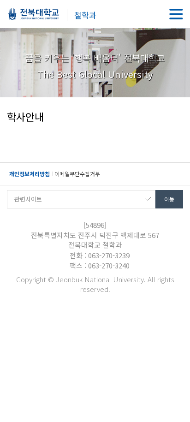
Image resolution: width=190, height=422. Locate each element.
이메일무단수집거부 (77, 174)
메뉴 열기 (176, 14)
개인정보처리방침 (29, 174)
